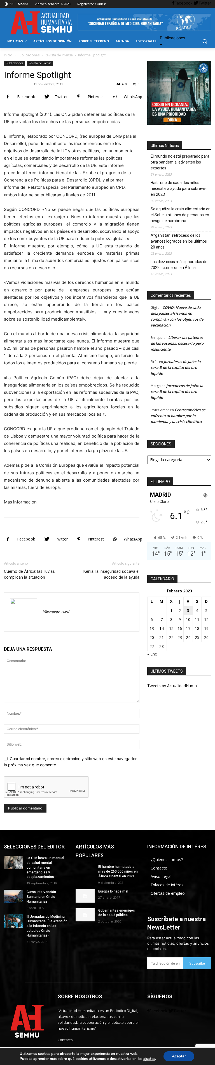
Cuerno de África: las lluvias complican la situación (29, 574)
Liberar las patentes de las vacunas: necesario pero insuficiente (177, 343)
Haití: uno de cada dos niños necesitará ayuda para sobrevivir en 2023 (179, 188)
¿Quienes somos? (167, 859)
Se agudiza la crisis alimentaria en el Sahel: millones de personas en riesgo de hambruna (181, 215)
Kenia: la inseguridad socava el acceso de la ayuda (111, 574)
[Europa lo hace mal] (85, 896)
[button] (204, 41)
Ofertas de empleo (168, 893)
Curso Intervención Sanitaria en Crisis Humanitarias (41, 896)
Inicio (8, 55)
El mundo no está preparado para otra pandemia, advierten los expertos (180, 162)
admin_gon (20, 84)
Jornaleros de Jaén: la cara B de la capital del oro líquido (176, 367)
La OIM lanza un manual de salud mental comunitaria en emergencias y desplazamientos (45, 867)
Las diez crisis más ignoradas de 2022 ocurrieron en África (179, 264)
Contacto (159, 868)
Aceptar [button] (179, 1056)
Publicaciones (28, 55)
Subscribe (197, 963)
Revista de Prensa (59, 55)
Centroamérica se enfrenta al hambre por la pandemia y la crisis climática (178, 415)
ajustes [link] (149, 1058)
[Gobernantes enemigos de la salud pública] (85, 915)
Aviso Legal (161, 876)
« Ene (152, 654)
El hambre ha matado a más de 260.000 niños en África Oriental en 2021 (118, 871)
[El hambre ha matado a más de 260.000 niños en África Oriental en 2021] (85, 871)
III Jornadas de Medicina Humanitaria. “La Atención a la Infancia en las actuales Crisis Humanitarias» (47, 926)
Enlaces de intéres (167, 884)
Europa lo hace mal (113, 891)
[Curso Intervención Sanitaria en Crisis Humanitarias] (13, 896)
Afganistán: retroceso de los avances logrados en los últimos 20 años (179, 241)
